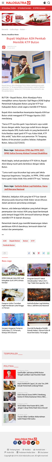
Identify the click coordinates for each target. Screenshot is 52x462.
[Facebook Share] (29, 253)
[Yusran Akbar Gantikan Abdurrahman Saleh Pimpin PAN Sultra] (10, 418)
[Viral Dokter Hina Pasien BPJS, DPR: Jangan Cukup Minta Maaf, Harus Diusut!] (10, 407)
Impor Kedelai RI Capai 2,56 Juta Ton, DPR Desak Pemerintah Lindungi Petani (33, 385)
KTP (32, 241)
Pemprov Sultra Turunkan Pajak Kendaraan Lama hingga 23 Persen (13, 305)
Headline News (13, 34)
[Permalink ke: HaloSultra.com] (4, 47)
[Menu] (3, 3)
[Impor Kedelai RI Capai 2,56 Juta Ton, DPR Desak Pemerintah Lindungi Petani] (10, 385)
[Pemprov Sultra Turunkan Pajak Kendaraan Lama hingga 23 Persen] (13, 294)
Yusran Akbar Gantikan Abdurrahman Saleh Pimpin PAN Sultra (31, 418)
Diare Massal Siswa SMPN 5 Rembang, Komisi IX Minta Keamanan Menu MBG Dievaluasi (32, 396)
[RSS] (37, 443)
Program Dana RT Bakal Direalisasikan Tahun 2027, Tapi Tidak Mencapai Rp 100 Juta (37, 281)
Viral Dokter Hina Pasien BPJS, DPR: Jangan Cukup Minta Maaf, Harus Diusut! (33, 407)
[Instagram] (24, 443)
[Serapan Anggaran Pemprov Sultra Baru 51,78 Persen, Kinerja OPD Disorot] (13, 319)
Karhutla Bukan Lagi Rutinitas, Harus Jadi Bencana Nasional (38, 304)
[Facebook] (15, 443)
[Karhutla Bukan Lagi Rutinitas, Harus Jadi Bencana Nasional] (38, 294)
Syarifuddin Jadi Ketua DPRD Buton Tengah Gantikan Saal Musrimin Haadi (31, 374)
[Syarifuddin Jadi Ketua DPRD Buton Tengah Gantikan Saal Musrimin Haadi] (10, 374)
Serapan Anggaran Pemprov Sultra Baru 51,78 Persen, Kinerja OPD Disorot (12, 330)
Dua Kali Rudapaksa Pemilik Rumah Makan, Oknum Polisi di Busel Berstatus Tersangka (38, 330)
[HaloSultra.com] (18, 3)
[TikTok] (33, 443)
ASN (4, 241)
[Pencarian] (48, 3)
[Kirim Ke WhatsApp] (48, 253)
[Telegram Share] (43, 253)
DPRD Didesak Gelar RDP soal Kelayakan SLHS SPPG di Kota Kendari (13, 280)
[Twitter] (20, 443)
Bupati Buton (15, 241)
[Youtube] (28, 443)
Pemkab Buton (9, 245)
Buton (4, 34)
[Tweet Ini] (34, 253)
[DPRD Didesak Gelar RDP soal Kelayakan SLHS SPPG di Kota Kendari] (13, 270)
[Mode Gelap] (44, 3)
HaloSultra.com (11, 46)
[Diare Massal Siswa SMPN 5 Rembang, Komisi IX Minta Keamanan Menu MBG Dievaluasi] (10, 396)
